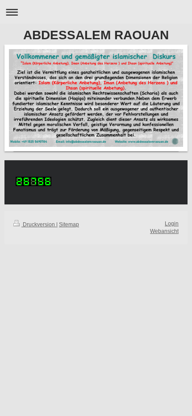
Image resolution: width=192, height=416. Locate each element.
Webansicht (164, 231)
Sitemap (69, 224)
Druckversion (38, 224)
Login (172, 223)
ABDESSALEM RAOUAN (96, 35)
